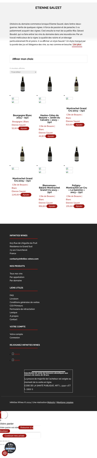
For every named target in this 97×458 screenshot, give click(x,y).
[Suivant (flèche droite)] (4, 444)
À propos (14, 316)
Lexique (13, 312)
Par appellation (17, 277)
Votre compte (16, 334)
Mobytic (51, 402)
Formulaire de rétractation (22, 309)
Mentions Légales (65, 402)
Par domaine (16, 280)
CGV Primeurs (16, 305)
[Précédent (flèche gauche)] (1, 444)
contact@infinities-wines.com (24, 259)
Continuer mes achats (14, 436)
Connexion (15, 337)
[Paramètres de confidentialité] (5, 453)
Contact (13, 319)
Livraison (14, 299)
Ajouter (24, 128)
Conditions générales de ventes (25, 302)
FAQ (12, 295)
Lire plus (77, 44)
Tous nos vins (16, 273)
